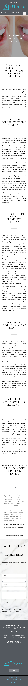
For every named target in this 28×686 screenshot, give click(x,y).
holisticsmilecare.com (16, 642)
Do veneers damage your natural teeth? (14, 528)
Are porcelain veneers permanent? (14, 524)
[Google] (14, 670)
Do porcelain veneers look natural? (14, 535)
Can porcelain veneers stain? (13, 532)
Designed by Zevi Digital (14, 677)
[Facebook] (10, 670)
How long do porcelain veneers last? (13, 488)
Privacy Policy (14, 682)
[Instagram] (17, 670)
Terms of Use (14, 680)
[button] (14, 488)
